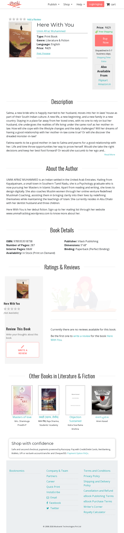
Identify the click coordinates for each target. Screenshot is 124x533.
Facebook (54, 503)
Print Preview (43, 53)
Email (53, 497)
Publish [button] (52, 4)
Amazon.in (104, 84)
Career (50, 481)
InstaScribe (53, 492)
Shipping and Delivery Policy (97, 483)
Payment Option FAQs (77, 453)
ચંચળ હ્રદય (102, 417)
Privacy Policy (92, 476)
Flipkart (103, 80)
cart (113, 4)
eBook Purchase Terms (98, 501)
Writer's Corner (93, 507)
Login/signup (95, 4)
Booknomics (16, 471)
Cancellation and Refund (98, 490)
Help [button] (80, 4)
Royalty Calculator (94, 512)
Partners (51, 476)
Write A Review (22, 352)
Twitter (54, 508)
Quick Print (53, 487)
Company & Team (57, 471)
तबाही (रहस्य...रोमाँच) (48, 417)
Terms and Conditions (97, 471)
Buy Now (105, 40)
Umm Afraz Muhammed (51, 31)
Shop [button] (66, 4)
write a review (81, 336)
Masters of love (22, 417)
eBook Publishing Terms (99, 496)
